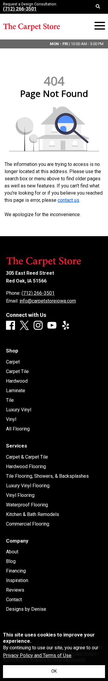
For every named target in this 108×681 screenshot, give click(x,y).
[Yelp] (65, 326)
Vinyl (11, 419)
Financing (16, 571)
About (12, 551)
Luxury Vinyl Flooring (28, 485)
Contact (14, 599)
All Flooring (18, 429)
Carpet (13, 362)
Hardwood (17, 381)
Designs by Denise (26, 609)
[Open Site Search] (98, 7)
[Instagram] (38, 326)
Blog (11, 561)
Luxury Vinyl (18, 409)
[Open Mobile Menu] (99, 26)
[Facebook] (10, 326)
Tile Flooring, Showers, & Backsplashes (47, 476)
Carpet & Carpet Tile (27, 457)
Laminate (15, 390)
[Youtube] (51, 326)
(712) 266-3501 (20, 9)
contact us (68, 200)
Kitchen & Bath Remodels (32, 514)
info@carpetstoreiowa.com (48, 301)
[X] (24, 326)
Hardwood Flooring (26, 466)
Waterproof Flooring (27, 505)
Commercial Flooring (27, 524)
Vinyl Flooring (20, 495)
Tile (10, 400)
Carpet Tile (17, 371)
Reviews (15, 590)
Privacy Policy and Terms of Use (37, 655)
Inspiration (17, 580)
